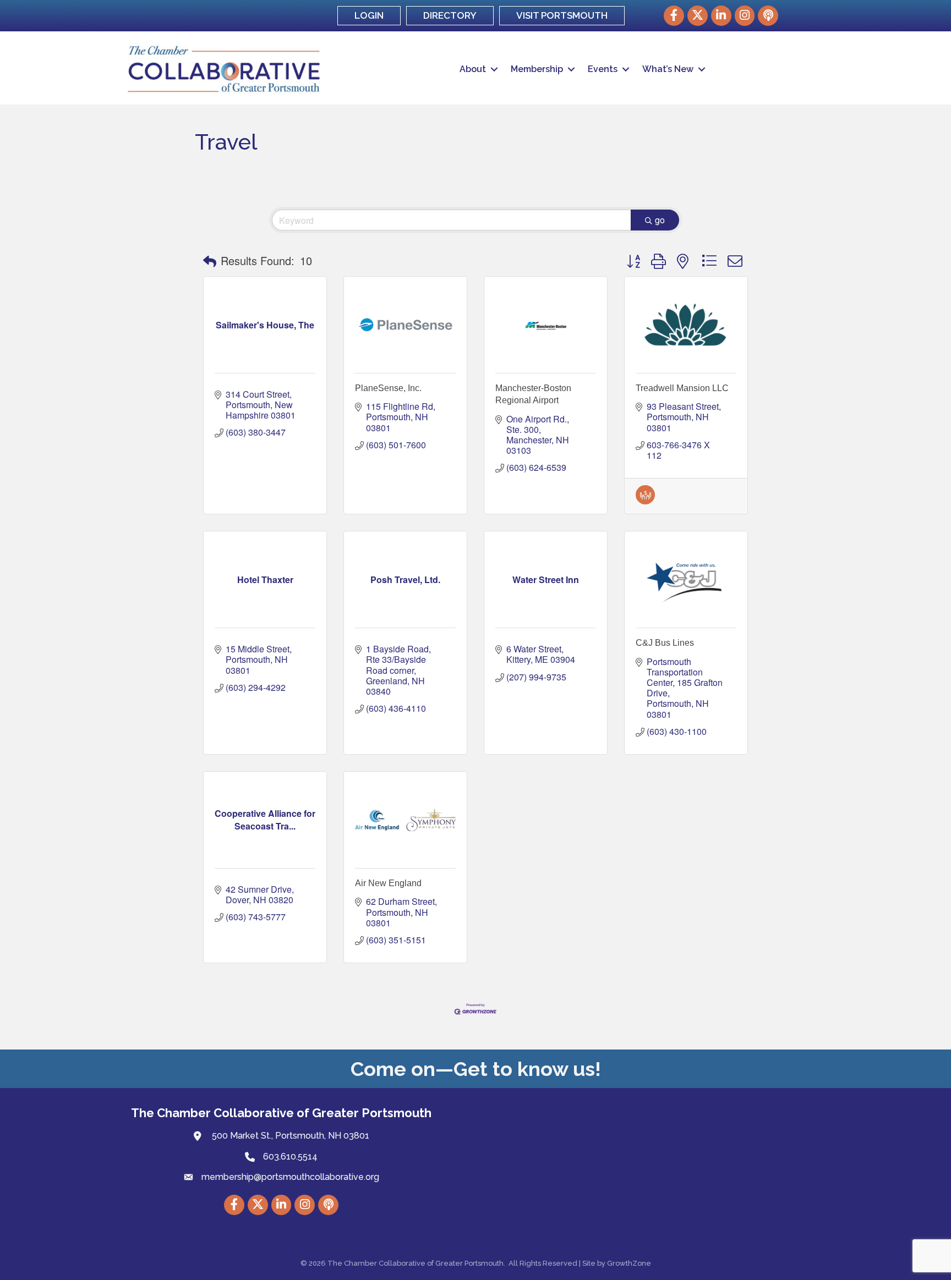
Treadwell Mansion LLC (682, 388)
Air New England (388, 883)
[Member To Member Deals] (645, 501)
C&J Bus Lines (665, 642)
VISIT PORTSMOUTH (562, 15)
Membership (537, 69)
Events (602, 69)
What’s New (667, 69)
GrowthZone (629, 1263)
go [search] (660, 219)
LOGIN (369, 15)
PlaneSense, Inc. (388, 388)
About (473, 69)
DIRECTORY (450, 15)
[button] (209, 261)
